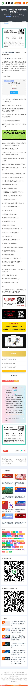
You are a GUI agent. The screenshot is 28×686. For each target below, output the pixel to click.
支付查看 (15, 92)
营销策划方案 (15, 549)
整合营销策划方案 (21, 540)
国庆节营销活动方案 (6, 538)
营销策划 (9, 549)
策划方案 (17, 547)
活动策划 (22, 542)
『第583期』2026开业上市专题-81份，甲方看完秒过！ (18, 623)
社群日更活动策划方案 (7, 547)
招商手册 (14, 540)
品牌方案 (20, 536)
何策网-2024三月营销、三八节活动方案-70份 (20, 484)
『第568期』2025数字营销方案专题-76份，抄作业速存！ (18, 645)
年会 (12, 538)
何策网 (8, 58)
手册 (7, 540)
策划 (13, 547)
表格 (20, 549)
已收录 (9, 16)
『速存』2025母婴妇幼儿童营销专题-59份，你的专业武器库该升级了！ (18, 637)
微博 (4, 540)
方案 (8, 542)
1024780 (13, 399)
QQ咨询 (14, 375)
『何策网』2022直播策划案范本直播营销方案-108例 (7, 497)
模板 (12, 542)
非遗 (7, 551)
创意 (13, 536)
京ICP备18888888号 (16, 680)
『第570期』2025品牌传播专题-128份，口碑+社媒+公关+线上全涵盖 (18, 630)
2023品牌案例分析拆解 (8, 52)
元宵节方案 (9, 536)
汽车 (15, 542)
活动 (18, 542)
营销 (21, 547)
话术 (23, 549)
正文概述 (5, 23)
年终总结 (21, 538)
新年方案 (4, 542)
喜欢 (5, 450)
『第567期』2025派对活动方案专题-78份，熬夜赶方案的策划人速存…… (18, 652)
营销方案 (4, 549)
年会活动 (16, 538)
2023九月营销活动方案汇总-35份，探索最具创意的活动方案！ (7, 461)
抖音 (10, 540)
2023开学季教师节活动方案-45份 (21, 460)
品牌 (16, 536)
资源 (4, 551)
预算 (10, 551)
